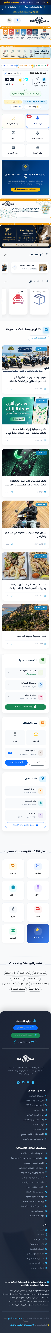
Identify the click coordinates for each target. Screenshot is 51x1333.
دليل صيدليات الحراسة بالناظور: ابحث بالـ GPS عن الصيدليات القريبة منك (26, 483)
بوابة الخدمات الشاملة (33, 1202)
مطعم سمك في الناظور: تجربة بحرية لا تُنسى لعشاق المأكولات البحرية (28, 586)
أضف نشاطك (16, 763)
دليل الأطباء (39, 1110)
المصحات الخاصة (40, 984)
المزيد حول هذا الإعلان (7, 27)
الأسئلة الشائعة (37, 1249)
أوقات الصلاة (31, 107)
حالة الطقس (38, 1130)
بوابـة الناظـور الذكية (35, 1197)
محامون (33, 269)
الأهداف (40, 1235)
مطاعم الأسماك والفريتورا (32, 1206)
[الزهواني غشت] (25, 52)
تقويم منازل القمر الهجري (32, 1134)
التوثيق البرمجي (37, 1268)
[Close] (49, 2)
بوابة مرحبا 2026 (36, 1216)
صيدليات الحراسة (36, 1096)
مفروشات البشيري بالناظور (21, 1325)
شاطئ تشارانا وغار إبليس (33, 1178)
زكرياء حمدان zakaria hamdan (24, 266)
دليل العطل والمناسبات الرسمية (27, 1159)
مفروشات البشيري (11, 2)
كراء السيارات (17, 979)
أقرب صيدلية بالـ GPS (35, 1101)
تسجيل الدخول (24, 1028)
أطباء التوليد (24, 984)
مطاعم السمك (33, 979)
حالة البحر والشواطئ (35, 102)
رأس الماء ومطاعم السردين (32, 1183)
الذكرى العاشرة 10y (35, 1259)
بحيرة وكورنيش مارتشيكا (32, 1173)
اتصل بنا (40, 1230)
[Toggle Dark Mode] (9, 20)
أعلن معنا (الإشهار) (35, 1254)
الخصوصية (39, 1240)
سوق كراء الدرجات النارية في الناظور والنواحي (25, 535)
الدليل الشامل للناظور (32, 1153)
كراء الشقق (10, 973)
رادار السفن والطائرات (33, 1120)
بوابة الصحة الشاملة (24, 707)
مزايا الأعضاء (24, 1043)
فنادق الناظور (24, 973)
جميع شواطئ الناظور (34, 1192)
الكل (5, 255)
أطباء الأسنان (9, 984)
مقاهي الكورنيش (37, 1211)
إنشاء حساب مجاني (24, 1035)
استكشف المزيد (39, 338)
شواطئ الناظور (39, 973)
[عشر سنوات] (25, 209)
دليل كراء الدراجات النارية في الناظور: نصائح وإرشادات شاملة (28, 379)
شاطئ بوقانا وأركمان (35, 1187)
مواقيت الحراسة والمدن (33, 1139)
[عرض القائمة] (3, 20)
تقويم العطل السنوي (34, 1163)
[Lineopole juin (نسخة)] (25, 34)
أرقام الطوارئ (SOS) (35, 1106)
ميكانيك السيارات (18, 989)
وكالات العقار (34, 989)
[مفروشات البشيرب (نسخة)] (25, 236)
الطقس (15, 107)
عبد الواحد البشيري (15, 1319)
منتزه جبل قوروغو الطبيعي (31, 1168)
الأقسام (37, 763)
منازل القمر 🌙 (11, 102)
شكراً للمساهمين (36, 1264)
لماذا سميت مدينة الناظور (31, 636)
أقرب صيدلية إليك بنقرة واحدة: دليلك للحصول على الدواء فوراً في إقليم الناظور (27, 431)
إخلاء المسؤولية (37, 1244)
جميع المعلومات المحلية (24, 825)
